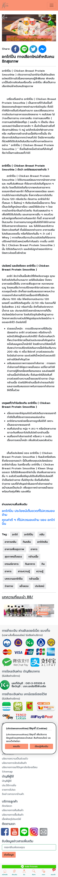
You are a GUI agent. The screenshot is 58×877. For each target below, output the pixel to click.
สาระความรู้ (24, 571)
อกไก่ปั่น (28, 534)
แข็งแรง (24, 586)
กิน (43, 564)
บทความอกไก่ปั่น (14, 579)
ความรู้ (39, 571)
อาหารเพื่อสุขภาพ (14, 549)
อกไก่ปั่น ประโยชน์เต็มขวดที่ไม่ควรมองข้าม (28, 512)
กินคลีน (27, 542)
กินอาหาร (30, 564)
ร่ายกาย (9, 586)
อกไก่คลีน (42, 542)
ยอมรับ (16, 746)
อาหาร (34, 549)
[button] (5, 872)
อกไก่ (15, 534)
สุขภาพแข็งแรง (13, 557)
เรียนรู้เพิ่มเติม (41, 746)
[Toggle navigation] (51, 5)
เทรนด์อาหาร (12, 564)
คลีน (41, 534)
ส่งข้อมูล (9, 855)
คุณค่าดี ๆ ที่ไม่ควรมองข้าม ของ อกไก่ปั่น (28, 521)
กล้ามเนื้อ (33, 557)
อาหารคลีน (10, 542)
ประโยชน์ (39, 586)
